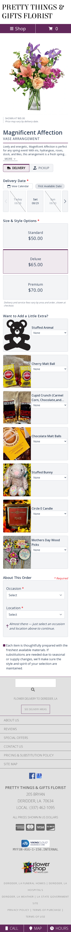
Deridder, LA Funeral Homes (25, 883)
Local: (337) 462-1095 (35, 807)
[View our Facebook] (32, 777)
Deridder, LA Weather (18, 896)
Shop (20, 28)
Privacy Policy (18, 910)
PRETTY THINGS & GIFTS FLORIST (33, 11)
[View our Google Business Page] (39, 777)
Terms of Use (35, 916)
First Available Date (50, 186)
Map (37, 928)
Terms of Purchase (47, 910)
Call (13, 928)
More (8, 159)
